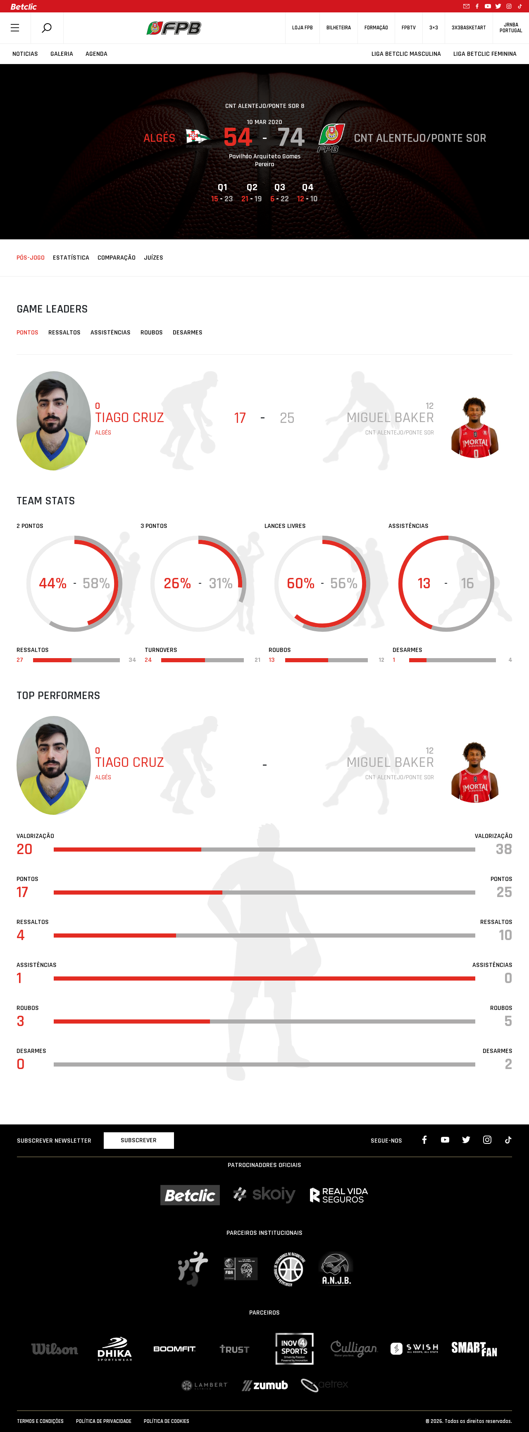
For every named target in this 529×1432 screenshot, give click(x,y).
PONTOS (27, 332)
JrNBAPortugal (511, 27)
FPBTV (409, 27)
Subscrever (139, 1140)
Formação (376, 27)
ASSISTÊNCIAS (111, 332)
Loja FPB (302, 27)
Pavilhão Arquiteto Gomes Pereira (264, 160)
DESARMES (188, 332)
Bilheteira (338, 27)
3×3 (433, 27)
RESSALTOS (64, 332)
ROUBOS (152, 332)
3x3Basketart (469, 27)
